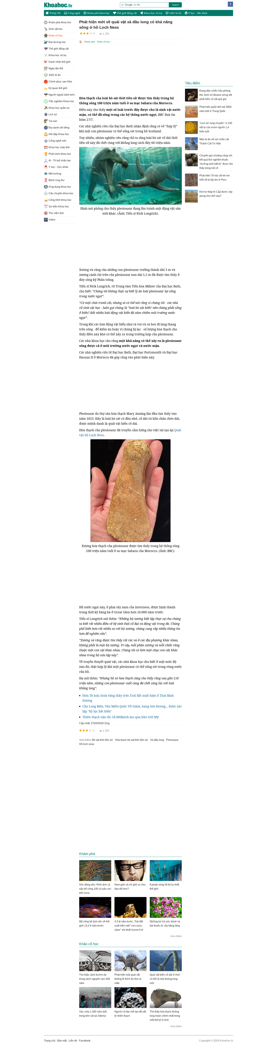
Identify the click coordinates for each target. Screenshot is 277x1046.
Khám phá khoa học (98, 13)
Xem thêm (176, 936)
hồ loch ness (86, 744)
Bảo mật (62, 1040)
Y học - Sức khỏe (197, 13)
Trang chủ (55, 12)
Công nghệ (73, 13)
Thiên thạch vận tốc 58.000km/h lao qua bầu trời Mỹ (120, 717)
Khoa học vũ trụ (152, 13)
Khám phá (89, 41)
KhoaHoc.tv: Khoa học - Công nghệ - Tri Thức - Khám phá (61, 5)
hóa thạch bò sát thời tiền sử (131, 740)
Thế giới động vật (126, 13)
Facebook (84, 1040)
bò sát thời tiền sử (102, 740)
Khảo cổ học (103, 41)
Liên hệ (73, 1040)
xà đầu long (157, 740)
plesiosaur (172, 740)
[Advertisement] (130, 70)
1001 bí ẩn (175, 13)
